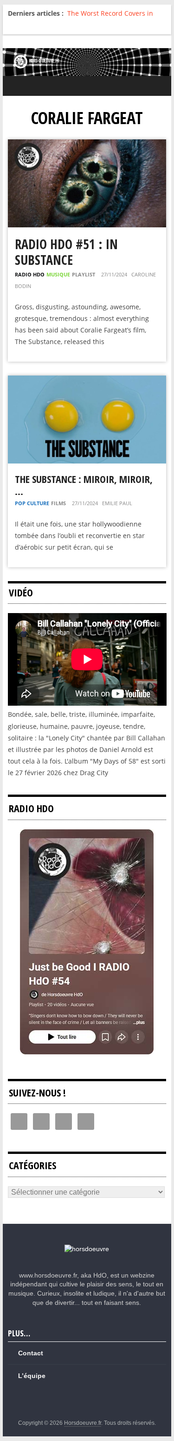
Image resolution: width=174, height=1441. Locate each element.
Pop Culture (32, 503)
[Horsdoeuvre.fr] (87, 62)
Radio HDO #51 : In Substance (66, 252)
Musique (58, 274)
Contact (30, 1353)
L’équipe (31, 1375)
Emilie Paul (117, 503)
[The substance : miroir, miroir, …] (87, 381)
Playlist (83, 274)
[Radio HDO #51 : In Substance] (87, 145)
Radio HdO (30, 274)
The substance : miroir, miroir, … (84, 485)
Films (58, 503)
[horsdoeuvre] (86, 1249)
